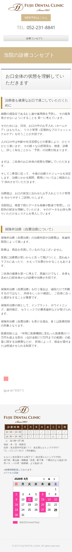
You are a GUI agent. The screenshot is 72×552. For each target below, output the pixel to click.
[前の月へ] (42, 478)
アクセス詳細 (11, 472)
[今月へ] (49, 478)
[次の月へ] (55, 478)
